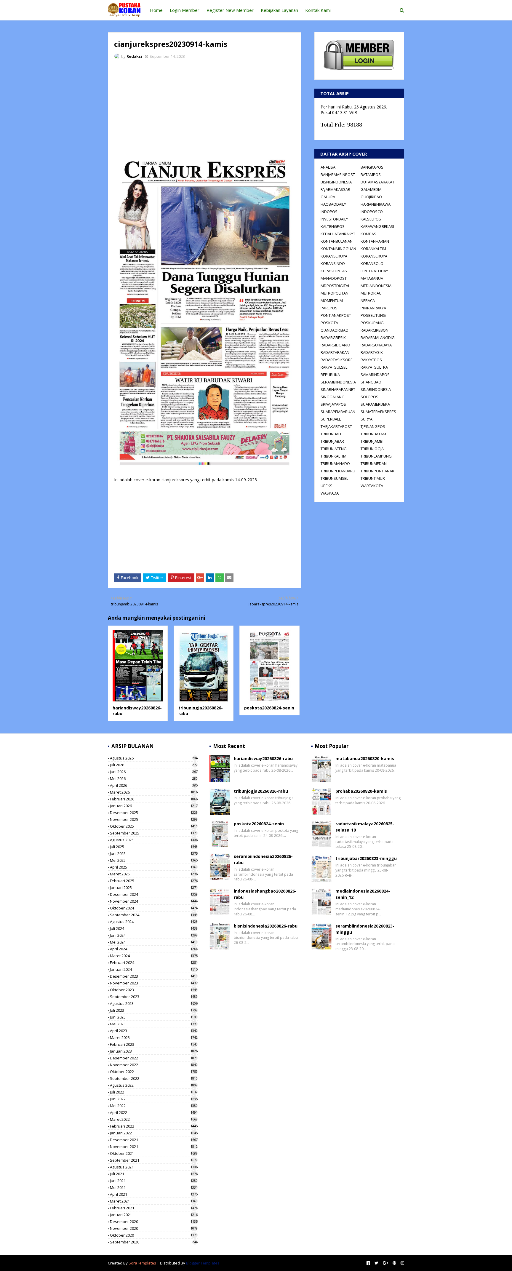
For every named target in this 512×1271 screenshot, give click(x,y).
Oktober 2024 (154, 908)
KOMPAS (368, 233)
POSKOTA (329, 322)
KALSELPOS (371, 219)
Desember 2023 (154, 976)
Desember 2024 (154, 894)
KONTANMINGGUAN (338, 248)
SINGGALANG (333, 396)
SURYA (366, 419)
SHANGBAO (371, 382)
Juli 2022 (154, 1092)
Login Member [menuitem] (184, 10)
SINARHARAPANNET (338, 389)
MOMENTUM (332, 300)
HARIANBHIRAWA (376, 204)
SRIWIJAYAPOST (334, 404)
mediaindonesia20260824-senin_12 (362, 894)
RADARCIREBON (374, 330)
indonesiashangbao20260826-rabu (265, 894)
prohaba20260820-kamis (361, 791)
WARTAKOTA (372, 485)
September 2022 (154, 1078)
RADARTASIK (372, 352)
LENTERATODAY (374, 271)
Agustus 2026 (154, 758)
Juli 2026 (154, 765)
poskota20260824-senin (269, 708)
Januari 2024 (154, 969)
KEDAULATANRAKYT (338, 233)
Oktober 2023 (154, 989)
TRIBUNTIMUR (373, 478)
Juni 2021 (154, 1180)
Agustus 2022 (154, 1085)
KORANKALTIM (373, 248)
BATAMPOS (371, 174)
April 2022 (154, 1112)
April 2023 (154, 1030)
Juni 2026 (154, 771)
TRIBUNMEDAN (374, 463)
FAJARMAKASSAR (335, 189)
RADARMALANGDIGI (378, 337)
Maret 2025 (154, 874)
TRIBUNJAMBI (372, 441)
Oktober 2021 (154, 1153)
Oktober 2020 (154, 1235)
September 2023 (154, 996)
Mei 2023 (154, 1024)
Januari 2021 (154, 1214)
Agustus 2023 (154, 1003)
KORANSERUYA (334, 256)
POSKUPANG (372, 322)
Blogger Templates (203, 1263)
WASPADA (330, 493)
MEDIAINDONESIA (376, 285)
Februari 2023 (154, 1044)
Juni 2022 (154, 1098)
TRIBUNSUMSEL (334, 478)
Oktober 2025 (154, 826)
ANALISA (328, 167)
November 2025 (154, 819)
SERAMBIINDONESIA (338, 382)
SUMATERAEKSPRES (378, 411)
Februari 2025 (154, 880)
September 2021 (154, 1160)
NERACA (368, 300)
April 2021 (154, 1194)
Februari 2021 (154, 1208)
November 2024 (154, 901)
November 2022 (154, 1064)
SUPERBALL (331, 419)
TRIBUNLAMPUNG (376, 456)
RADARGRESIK (333, 337)
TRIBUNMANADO (335, 463)
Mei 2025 (154, 860)
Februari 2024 (154, 962)
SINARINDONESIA (376, 389)
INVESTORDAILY (334, 219)
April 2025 (154, 867)
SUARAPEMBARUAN (338, 411)
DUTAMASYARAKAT (377, 182)
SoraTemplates (142, 1263)
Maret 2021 (154, 1201)
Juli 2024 (154, 928)
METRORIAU (371, 293)
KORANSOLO (372, 263)
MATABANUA (372, 278)
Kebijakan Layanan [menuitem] (279, 10)
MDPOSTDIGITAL (335, 285)
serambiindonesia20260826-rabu (263, 859)
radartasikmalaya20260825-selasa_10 (364, 827)
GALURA (328, 196)
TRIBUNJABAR (332, 441)
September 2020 (154, 1242)
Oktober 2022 (154, 1071)
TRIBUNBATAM (373, 434)
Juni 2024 (154, 935)
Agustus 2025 (154, 839)
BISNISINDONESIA (336, 182)
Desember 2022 (154, 1058)
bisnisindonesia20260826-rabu (265, 926)
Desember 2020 (154, 1221)
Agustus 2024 (154, 921)
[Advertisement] (204, 108)
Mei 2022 (154, 1105)
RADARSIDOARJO (335, 345)
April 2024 (154, 949)
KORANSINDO (333, 263)
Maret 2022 (154, 1119)
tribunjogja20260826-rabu (261, 791)
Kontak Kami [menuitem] (318, 10)
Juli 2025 (154, 846)
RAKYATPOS (371, 359)
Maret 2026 (154, 792)
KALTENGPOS (333, 226)
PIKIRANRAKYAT (374, 308)
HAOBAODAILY (333, 204)
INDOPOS (329, 211)
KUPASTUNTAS (334, 271)
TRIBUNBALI (331, 434)
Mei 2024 (154, 942)
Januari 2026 (154, 805)
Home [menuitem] (156, 10)
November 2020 (154, 1228)
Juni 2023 (154, 1017)
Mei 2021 (154, 1187)
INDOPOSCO (372, 211)
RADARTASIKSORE (337, 359)
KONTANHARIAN (375, 241)
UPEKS (326, 485)
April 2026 (154, 785)
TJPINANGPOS (373, 426)
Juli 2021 (154, 1173)
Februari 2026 (154, 799)
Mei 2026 (154, 778)
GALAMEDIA (371, 189)
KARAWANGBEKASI (377, 226)
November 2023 (154, 983)
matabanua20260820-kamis (364, 758)
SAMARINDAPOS (375, 374)
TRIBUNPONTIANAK (377, 471)
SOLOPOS (369, 396)
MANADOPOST (334, 278)
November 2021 (154, 1146)
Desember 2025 (154, 812)
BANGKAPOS (372, 167)
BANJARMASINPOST (338, 174)
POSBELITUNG (373, 315)
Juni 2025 (154, 853)
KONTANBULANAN (337, 241)
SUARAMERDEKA (375, 404)
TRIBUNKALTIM (333, 456)
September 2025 (154, 833)
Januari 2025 (154, 887)
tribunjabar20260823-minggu (366, 858)
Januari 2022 (154, 1133)
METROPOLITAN (334, 293)
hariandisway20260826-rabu (263, 758)
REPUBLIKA (330, 374)
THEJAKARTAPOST (336, 426)
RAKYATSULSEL (334, 367)
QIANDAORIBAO (334, 330)
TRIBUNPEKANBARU (338, 471)
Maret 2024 (154, 955)
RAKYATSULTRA (374, 367)
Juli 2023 (154, 1010)
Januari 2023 (154, 1051)
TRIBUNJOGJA (372, 448)
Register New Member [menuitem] (230, 10)
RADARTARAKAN (335, 352)
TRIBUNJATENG (334, 448)
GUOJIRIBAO (371, 196)
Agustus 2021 (154, 1167)
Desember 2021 (154, 1139)
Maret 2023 (154, 1037)
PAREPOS (329, 308)
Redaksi (134, 56)
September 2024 (154, 914)
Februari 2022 (154, 1126)
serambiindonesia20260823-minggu (364, 929)
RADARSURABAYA (376, 345)
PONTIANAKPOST (336, 315)
